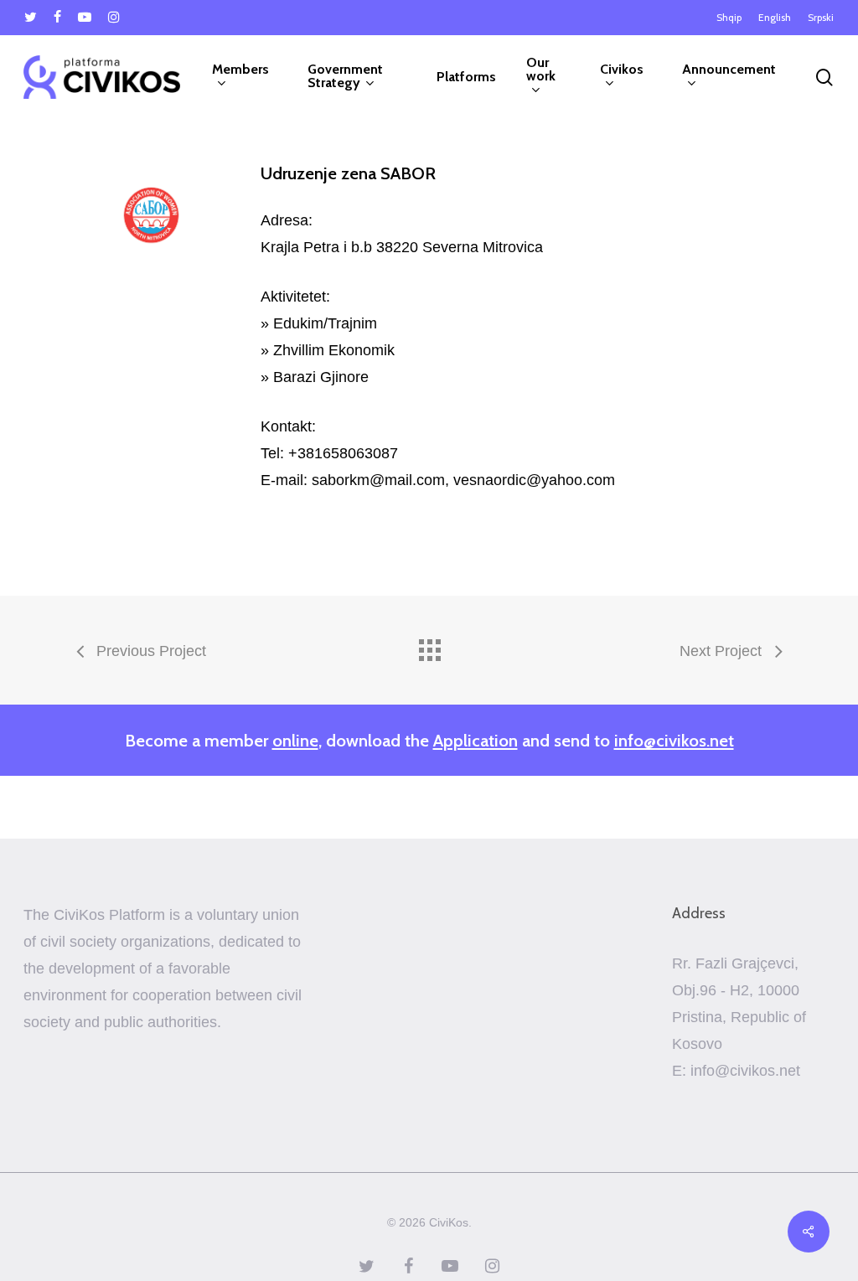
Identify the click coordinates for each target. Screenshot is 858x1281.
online (295, 740)
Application (475, 740)
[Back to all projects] (429, 646)
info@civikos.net (674, 740)
